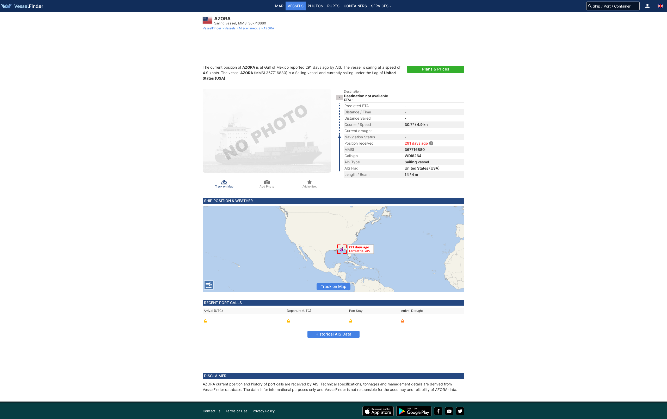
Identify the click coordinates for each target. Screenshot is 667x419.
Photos (315, 6)
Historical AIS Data (333, 334)
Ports (333, 6)
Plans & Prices (435, 69)
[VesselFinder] (21, 6)
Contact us (211, 411)
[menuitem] (212, 28)
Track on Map (333, 286)
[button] (647, 6)
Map (279, 6)
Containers (355, 6)
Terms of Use (237, 411)
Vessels (296, 6)
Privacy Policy (264, 411)
